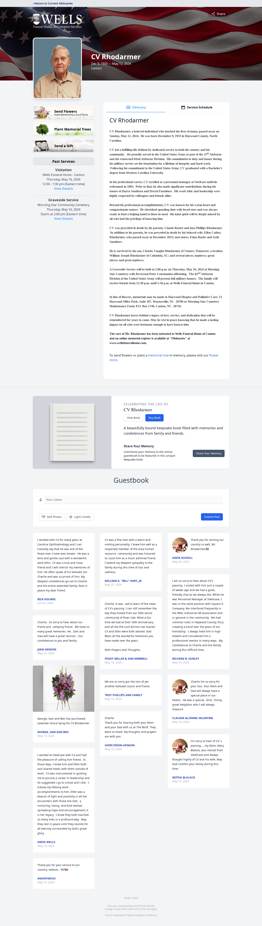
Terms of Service (141, 909)
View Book (133, 417)
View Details (63, 188)
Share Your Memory (208, 453)
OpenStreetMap (135, 915)
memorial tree (158, 355)
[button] (63, 689)
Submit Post (212, 517)
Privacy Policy (120, 909)
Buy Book (154, 417)
